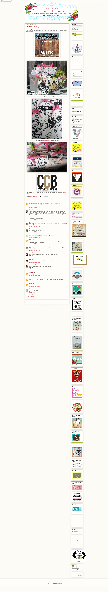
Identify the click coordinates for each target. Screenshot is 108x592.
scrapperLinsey (75, 531)
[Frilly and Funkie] (79, 236)
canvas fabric (61, 96)
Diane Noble (31, 209)
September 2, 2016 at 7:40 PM (34, 237)
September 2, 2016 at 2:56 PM (34, 231)
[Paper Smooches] (79, 265)
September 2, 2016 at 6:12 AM (34, 226)
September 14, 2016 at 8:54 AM (34, 262)
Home (47, 301)
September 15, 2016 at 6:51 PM (34, 270)
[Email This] (42, 196)
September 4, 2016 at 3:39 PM (34, 243)
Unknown (30, 202)
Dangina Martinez (32, 252)
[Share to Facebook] (46, 196)
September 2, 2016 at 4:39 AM (34, 219)
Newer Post (28, 301)
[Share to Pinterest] (47, 196)
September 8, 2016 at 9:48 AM (34, 250)
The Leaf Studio (32, 292)
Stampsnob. (31, 228)
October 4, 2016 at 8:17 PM (34, 294)
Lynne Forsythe (32, 222)
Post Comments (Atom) (49, 305)
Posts (75, 73)
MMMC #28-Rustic (30, 31)
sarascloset (31, 277)
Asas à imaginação (32, 264)
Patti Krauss (31, 272)
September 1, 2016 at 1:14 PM (34, 207)
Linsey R (75, 35)
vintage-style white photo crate (58, 60)
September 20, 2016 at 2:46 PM (34, 275)
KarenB (30, 234)
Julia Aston (31, 246)
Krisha (30, 259)
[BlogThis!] (43, 196)
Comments (76, 75)
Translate (76, 29)
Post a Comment (31, 296)
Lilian (30, 288)
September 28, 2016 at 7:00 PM (34, 286)
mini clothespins (47, 140)
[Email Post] (40, 196)
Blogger (60, 583)
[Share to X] (44, 196)
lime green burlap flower (51, 96)
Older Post (66, 301)
